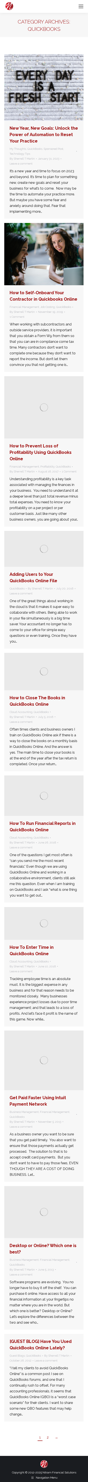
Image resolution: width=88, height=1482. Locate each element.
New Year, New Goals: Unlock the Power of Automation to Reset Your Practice (44, 135)
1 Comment (17, 316)
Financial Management (24, 307)
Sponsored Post (53, 148)
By (22, 158)
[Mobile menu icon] (81, 6)
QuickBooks (34, 148)
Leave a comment (21, 163)
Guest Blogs (17, 1355)
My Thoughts (18, 148)
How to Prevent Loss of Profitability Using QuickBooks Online (41, 452)
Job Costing (47, 307)
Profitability (47, 466)
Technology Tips (20, 153)
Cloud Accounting (21, 712)
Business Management (24, 1112)
